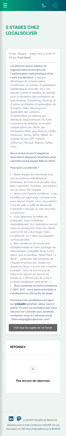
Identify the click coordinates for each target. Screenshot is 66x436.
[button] (56, 5)
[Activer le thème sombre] (44, 5)
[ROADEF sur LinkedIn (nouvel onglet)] (11, 419)
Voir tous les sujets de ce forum (33, 327)
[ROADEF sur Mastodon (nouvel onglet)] (19, 419)
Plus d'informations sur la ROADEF (43, 429)
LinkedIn (20, 303)
